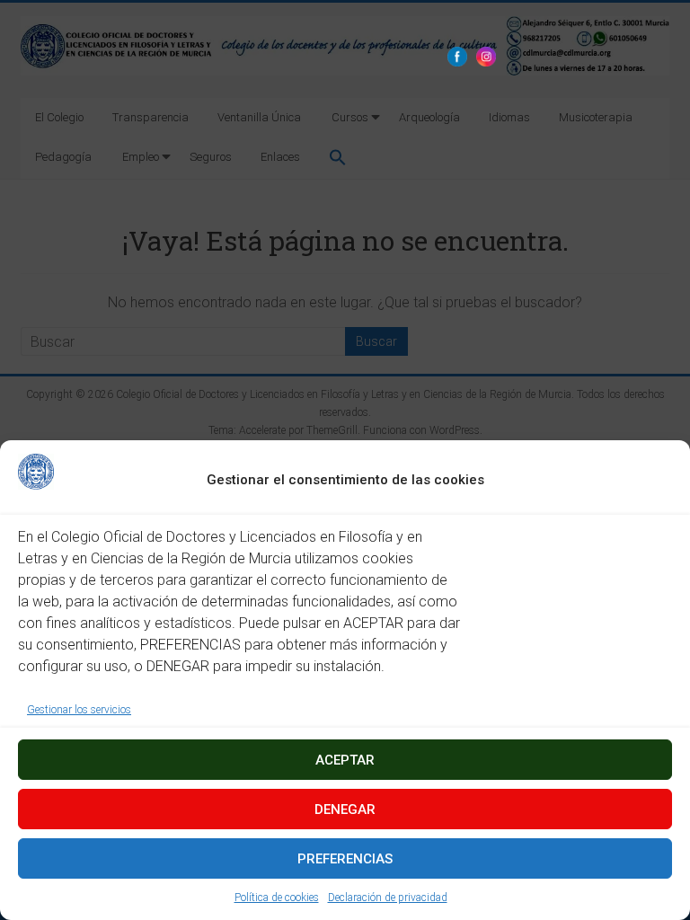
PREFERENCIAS (345, 859)
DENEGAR (345, 809)
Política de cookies (276, 897)
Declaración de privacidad (387, 897)
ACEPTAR (345, 760)
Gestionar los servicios (79, 709)
